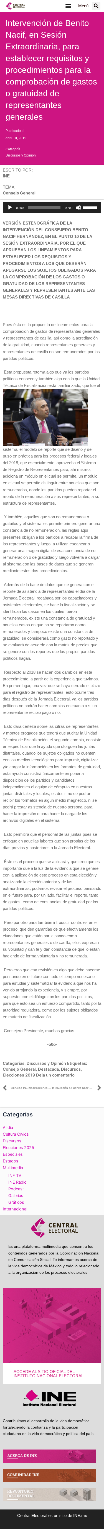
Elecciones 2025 (18, 1147)
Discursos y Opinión (21, 155)
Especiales (13, 1154)
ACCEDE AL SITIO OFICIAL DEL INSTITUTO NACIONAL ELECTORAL (48, 1373)
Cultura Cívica (16, 1134)
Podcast (16, 1188)
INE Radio (17, 1182)
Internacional (15, 1209)
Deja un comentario (55, 1075)
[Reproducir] (10, 207)
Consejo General (19, 1069)
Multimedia (13, 1167)
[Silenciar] (78, 207)
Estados (10, 1161)
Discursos (71, 1069)
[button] (68, 6)
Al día (8, 1127)
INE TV (14, 1175)
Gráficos (16, 1202)
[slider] (90, 207)
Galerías (15, 1195)
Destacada (48, 1069)
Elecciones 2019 (19, 1075)
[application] (52, 207)
